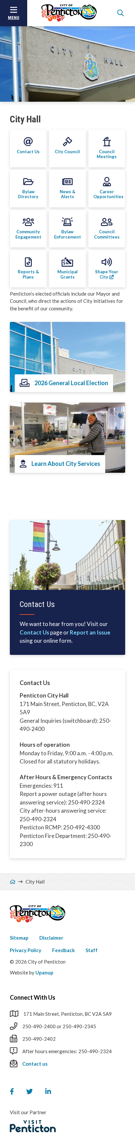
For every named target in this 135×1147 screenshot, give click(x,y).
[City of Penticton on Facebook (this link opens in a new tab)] (12, 1091)
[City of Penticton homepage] (69, 13)
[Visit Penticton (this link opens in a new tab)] (33, 1126)
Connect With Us (32, 997)
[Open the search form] (120, 13)
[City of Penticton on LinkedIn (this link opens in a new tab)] (48, 1091)
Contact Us (34, 632)
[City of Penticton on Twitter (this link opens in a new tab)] (29, 1091)
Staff (92, 950)
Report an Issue (90, 632)
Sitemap (19, 938)
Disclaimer (51, 938)
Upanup (44, 972)
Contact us (35, 1064)
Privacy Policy (25, 950)
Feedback (63, 950)
